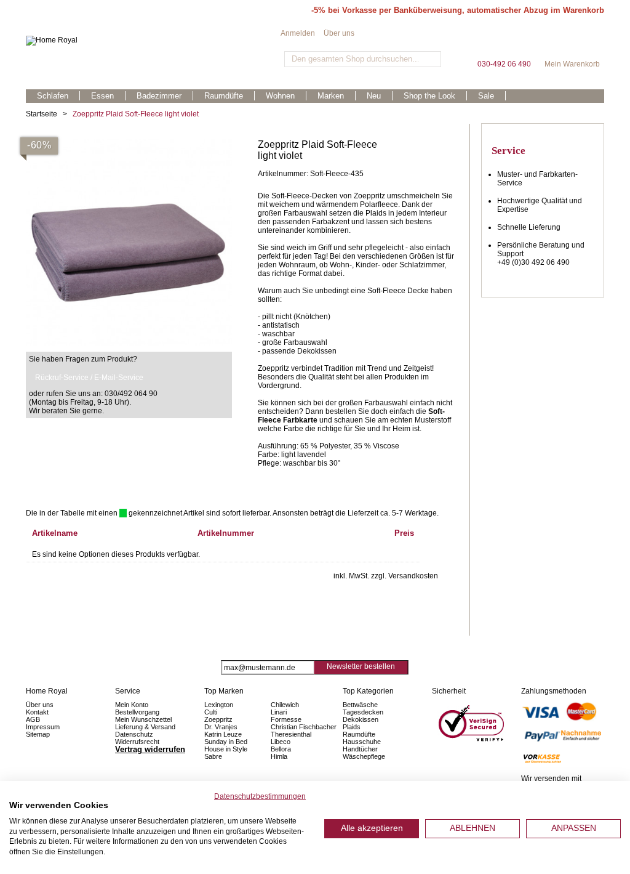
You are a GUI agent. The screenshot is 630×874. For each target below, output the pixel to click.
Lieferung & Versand (145, 726)
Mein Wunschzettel (143, 719)
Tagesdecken (363, 712)
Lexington (218, 704)
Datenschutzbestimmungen (260, 796)
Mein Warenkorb (572, 43)
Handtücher (360, 749)
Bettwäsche (360, 704)
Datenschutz (134, 734)
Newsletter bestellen (361, 666)
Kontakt (37, 712)
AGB (33, 719)
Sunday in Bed (225, 741)
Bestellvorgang (137, 712)
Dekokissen (360, 719)
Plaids (352, 726)
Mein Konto (131, 704)
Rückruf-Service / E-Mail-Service (89, 377)
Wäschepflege (364, 756)
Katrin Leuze (223, 734)
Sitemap (38, 734)
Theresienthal (291, 734)
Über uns (339, 33)
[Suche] (430, 59)
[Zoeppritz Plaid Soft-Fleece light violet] (129, 143)
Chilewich (285, 704)
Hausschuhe (362, 741)
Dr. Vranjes (220, 726)
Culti (210, 712)
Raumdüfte (359, 734)
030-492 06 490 (504, 43)
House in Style (225, 749)
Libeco (280, 741)
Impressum (43, 726)
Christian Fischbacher (304, 726)
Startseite (41, 114)
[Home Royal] (153, 41)
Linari (279, 712)
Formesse (286, 719)
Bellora (282, 749)
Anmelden (298, 33)
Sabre (213, 756)
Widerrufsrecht (137, 741)
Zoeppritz (218, 719)
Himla (279, 756)
